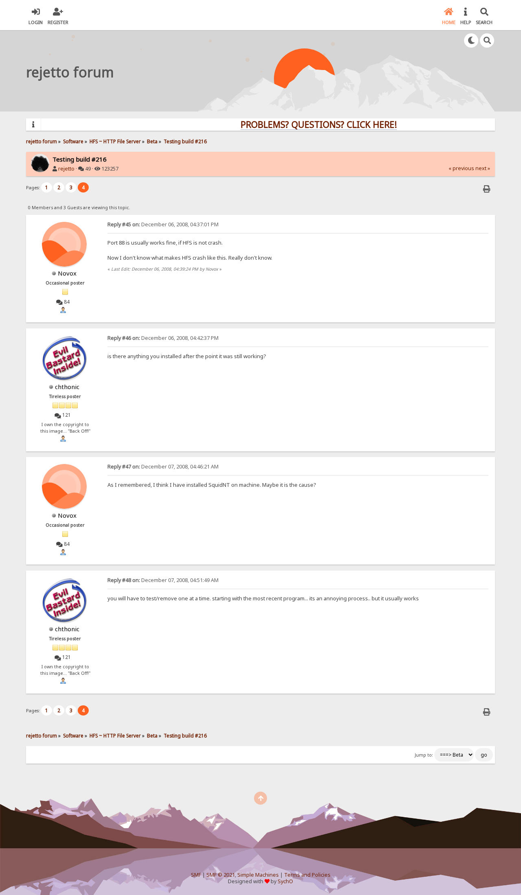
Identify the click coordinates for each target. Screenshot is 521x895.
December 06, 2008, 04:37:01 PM (163, 224)
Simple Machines (258, 874)
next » (482, 168)
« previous (461, 168)
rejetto (66, 168)
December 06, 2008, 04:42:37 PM (163, 338)
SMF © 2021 (220, 874)
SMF (196, 874)
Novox (67, 273)
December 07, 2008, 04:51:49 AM (163, 580)
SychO (285, 881)
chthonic (67, 387)
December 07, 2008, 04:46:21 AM (163, 466)
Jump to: (424, 755)
